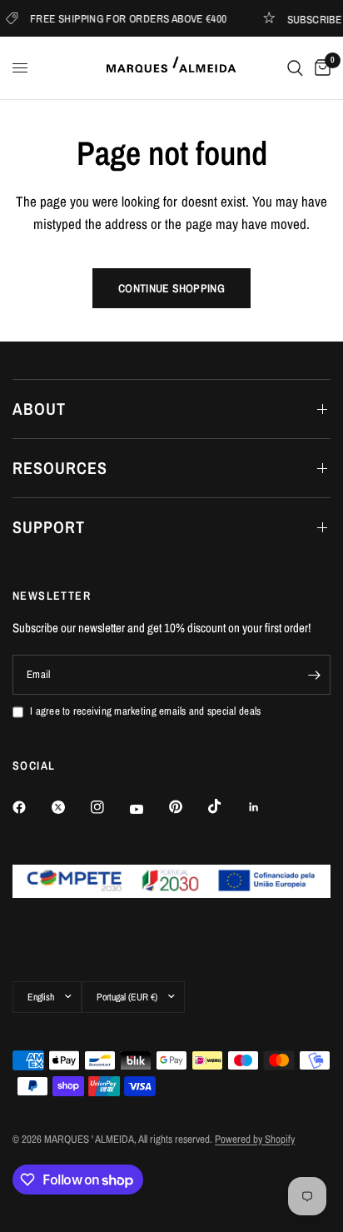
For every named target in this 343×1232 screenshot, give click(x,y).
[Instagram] (109, 807)
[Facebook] (30, 807)
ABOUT (39, 408)
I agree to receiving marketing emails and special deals (145, 711)
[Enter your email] (314, 675)
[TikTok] (226, 806)
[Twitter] (70, 807)
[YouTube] (148, 809)
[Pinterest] (187, 806)
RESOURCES (59, 467)
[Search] (295, 68)
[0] (320, 68)
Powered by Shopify (255, 1139)
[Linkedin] (265, 807)
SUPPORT (48, 527)
